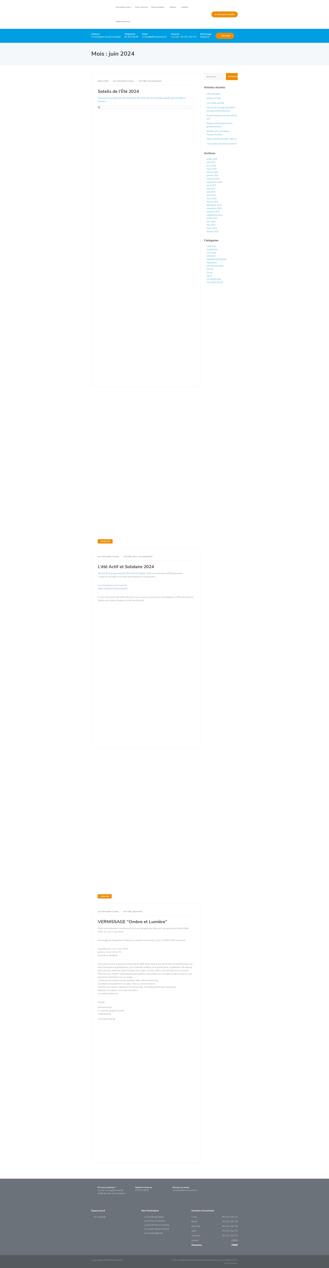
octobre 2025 (213, 178)
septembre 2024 (214, 215)
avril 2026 (211, 165)
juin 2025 (211, 188)
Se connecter (100, 1216)
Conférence (212, 249)
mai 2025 (211, 191)
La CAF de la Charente (154, 1220)
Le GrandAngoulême (154, 1216)
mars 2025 (212, 198)
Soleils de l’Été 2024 (118, 91)
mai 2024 (211, 224)
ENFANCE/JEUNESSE (216, 259)
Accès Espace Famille (224, 14)
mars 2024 (212, 228)
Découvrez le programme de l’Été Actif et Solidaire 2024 (124, 573)
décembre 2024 (214, 205)
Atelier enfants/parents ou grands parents (219, 125)
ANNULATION (214, 98)
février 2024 (212, 231)
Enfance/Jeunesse (123, 21)
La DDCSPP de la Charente (156, 1225)
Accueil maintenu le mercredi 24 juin (222, 117)
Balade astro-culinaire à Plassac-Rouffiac (218, 133)
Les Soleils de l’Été (215, 103)
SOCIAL (210, 269)
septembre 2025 (214, 182)
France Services (141, 7)
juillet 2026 (212, 159)
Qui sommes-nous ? (124, 7)
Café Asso (211, 246)
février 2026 (212, 172)
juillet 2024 (212, 218)
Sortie (209, 272)
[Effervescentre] (101, 14)
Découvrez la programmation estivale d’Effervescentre (221, 109)
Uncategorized (154, 81)
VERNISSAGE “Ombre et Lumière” (132, 922)
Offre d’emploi (213, 93)
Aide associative (157, 7)
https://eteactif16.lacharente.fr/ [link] (113, 588)
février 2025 (212, 201)
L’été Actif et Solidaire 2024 (126, 567)
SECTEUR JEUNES (215, 265)
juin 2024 (211, 221)
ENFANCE (211, 256)
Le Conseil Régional (153, 1233)
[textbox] (146, 237)
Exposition (137, 911)
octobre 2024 (213, 211)
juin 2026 (211, 162)
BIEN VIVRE (226, 36)
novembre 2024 (214, 208)
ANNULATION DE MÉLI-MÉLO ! (222, 139)
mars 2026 (212, 168)
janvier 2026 (212, 175)
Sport (135, 556)
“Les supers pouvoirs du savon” (222, 143)
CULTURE (142, 81)
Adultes (173, 7)
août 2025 (211, 185)
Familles (184, 7)
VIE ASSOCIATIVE (215, 282)
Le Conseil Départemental (156, 1228)
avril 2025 (211, 195)
